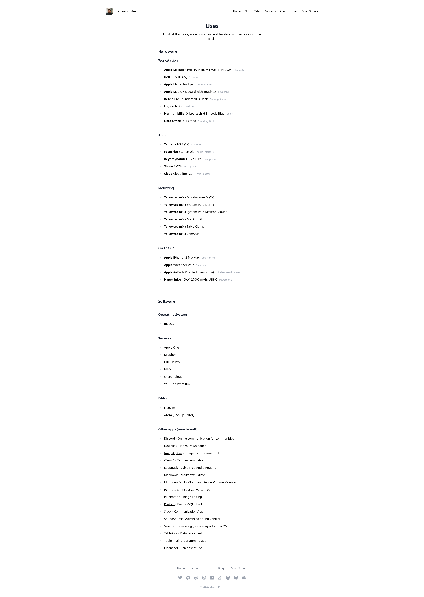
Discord (169, 438)
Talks (257, 11)
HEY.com (170, 369)
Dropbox (170, 355)
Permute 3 (171, 490)
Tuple (168, 541)
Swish (168, 526)
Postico (169, 504)
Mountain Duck (175, 482)
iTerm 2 (169, 460)
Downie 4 (170, 446)
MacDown (171, 475)
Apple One (171, 347)
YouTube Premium (177, 384)
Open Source (310, 11)
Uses (295, 11)
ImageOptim (173, 453)
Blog (247, 11)
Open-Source (239, 568)
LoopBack (171, 468)
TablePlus (171, 533)
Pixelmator (172, 497)
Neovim (169, 408)
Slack (167, 511)
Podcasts (270, 11)
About (284, 11)
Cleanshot (171, 548)
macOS (169, 324)
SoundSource (173, 519)
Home (237, 11)
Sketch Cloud (173, 377)
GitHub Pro (172, 362)
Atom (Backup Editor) (179, 415)
